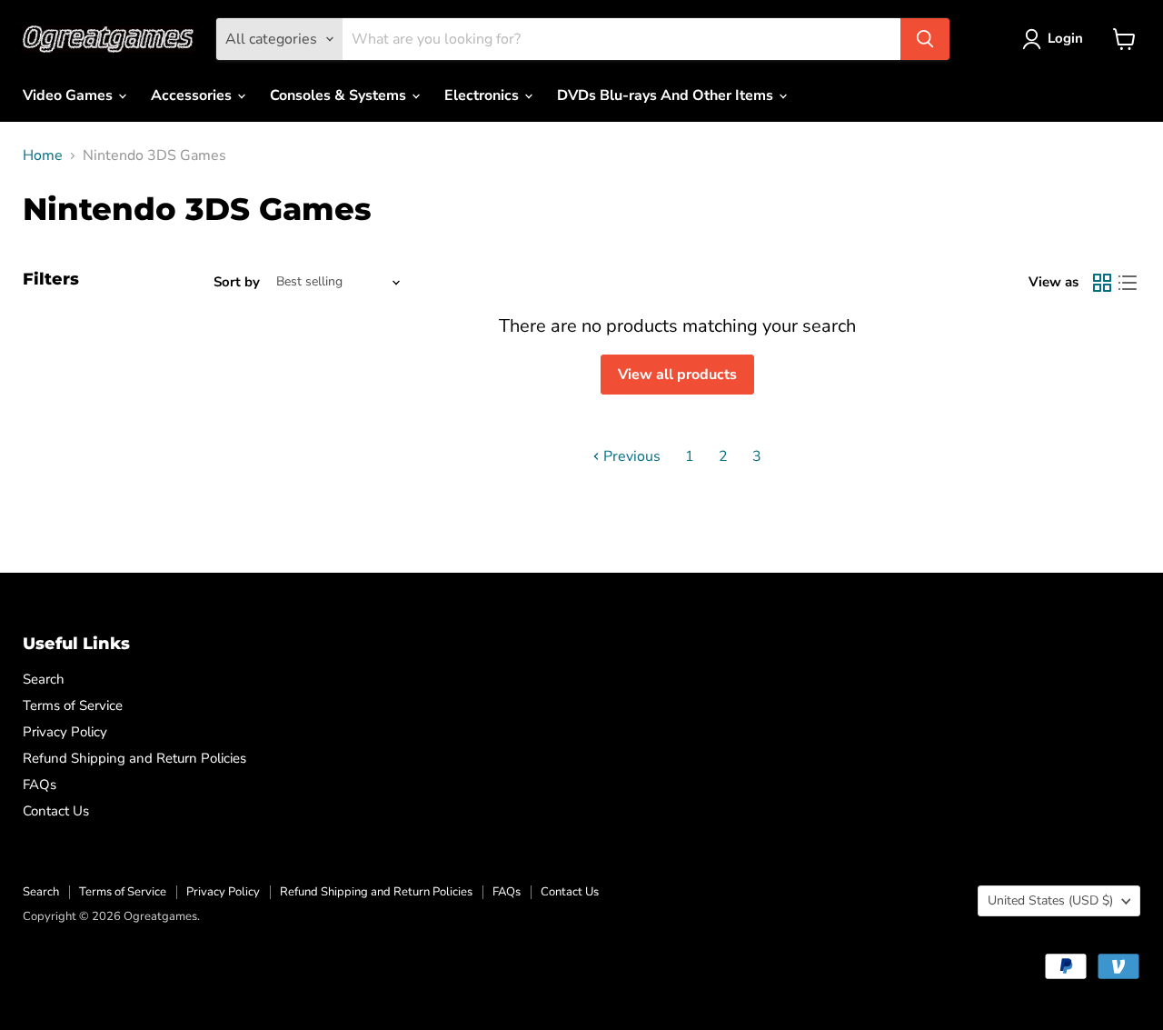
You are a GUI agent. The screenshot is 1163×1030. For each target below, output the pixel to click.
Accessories (193, 95)
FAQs (39, 784)
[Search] (924, 39)
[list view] (1127, 282)
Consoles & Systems (340, 95)
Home (43, 155)
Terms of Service (73, 705)
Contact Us (56, 811)
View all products (677, 375)
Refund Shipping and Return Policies (134, 758)
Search (44, 679)
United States (1050, 900)
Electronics (483, 95)
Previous (630, 456)
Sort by (237, 282)
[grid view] (1102, 282)
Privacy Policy (65, 732)
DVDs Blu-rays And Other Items (667, 95)
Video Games (69, 95)
